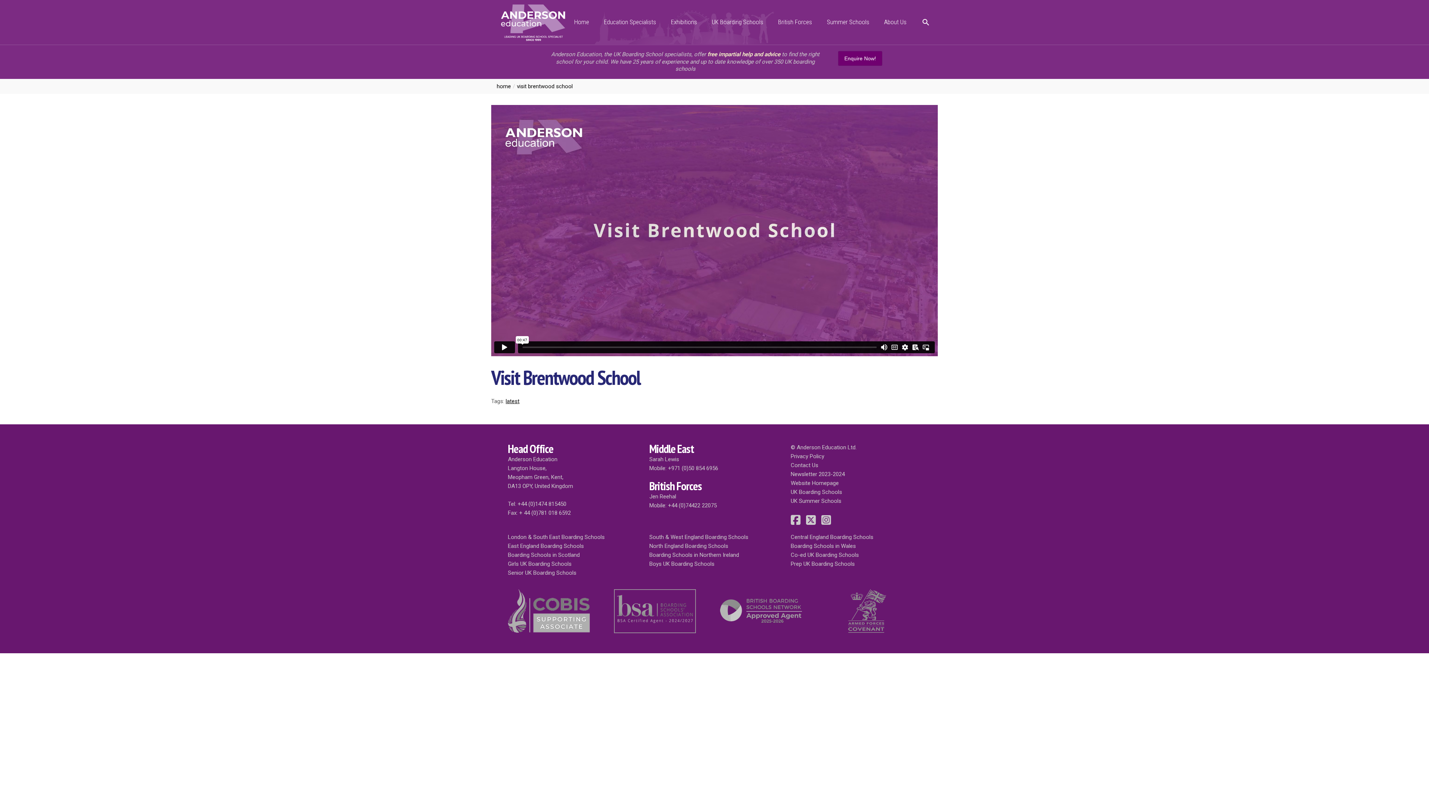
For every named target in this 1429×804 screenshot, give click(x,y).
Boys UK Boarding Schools (681, 564)
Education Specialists (630, 22)
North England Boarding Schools (688, 546)
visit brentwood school (545, 86)
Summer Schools (848, 22)
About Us (895, 22)
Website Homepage (815, 483)
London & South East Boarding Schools (556, 537)
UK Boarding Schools (737, 22)
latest (513, 401)
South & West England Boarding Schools (698, 537)
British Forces (795, 22)
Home (581, 22)
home (504, 86)
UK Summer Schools (816, 501)
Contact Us (804, 465)
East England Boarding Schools (546, 546)
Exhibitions (684, 22)
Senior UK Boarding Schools (542, 573)
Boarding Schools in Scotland (544, 555)
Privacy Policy (807, 456)
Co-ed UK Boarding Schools (825, 555)
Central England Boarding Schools (832, 537)
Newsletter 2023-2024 (818, 474)
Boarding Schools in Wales (823, 546)
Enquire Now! (860, 58)
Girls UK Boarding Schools (540, 564)
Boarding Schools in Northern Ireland (694, 555)
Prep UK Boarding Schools (823, 564)
